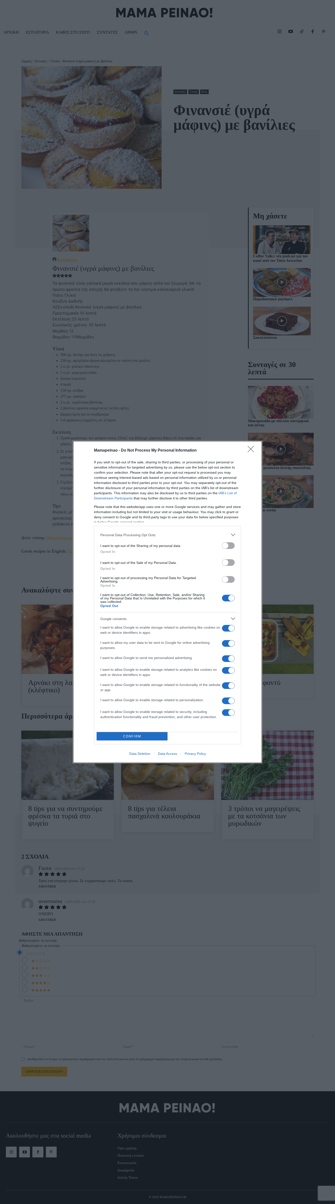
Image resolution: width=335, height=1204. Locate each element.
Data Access (167, 754)
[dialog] (167, 602)
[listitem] (167, 534)
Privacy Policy (195, 754)
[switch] (228, 545)
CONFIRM (132, 736)
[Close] (252, 450)
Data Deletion (139, 754)
